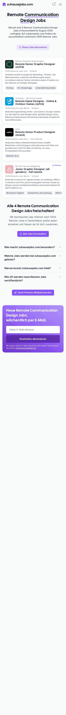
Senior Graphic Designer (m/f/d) (35, 65)
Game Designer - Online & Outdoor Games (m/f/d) (35, 102)
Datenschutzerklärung (26, 348)
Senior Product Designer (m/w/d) (35, 133)
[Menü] (60, 4)
